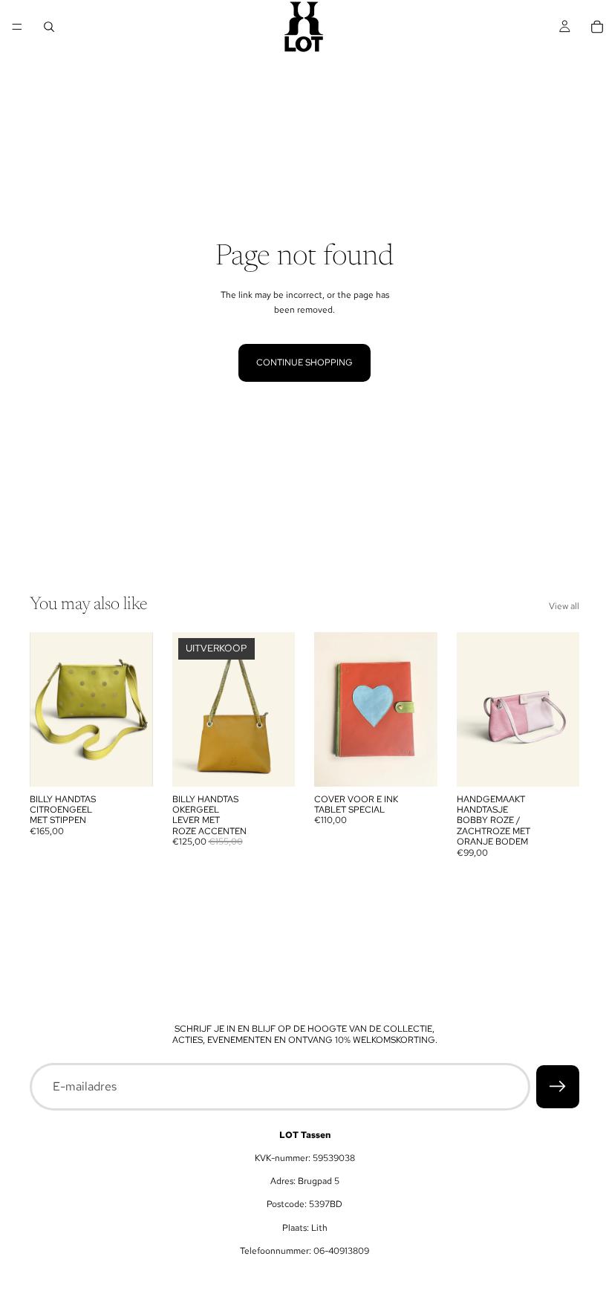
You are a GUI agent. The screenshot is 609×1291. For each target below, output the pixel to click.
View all (564, 606)
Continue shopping (304, 362)
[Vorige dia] (46, 709)
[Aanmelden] (557, 1086)
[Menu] (17, 27)
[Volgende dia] (136, 709)
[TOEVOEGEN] (130, 763)
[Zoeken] (49, 26)
